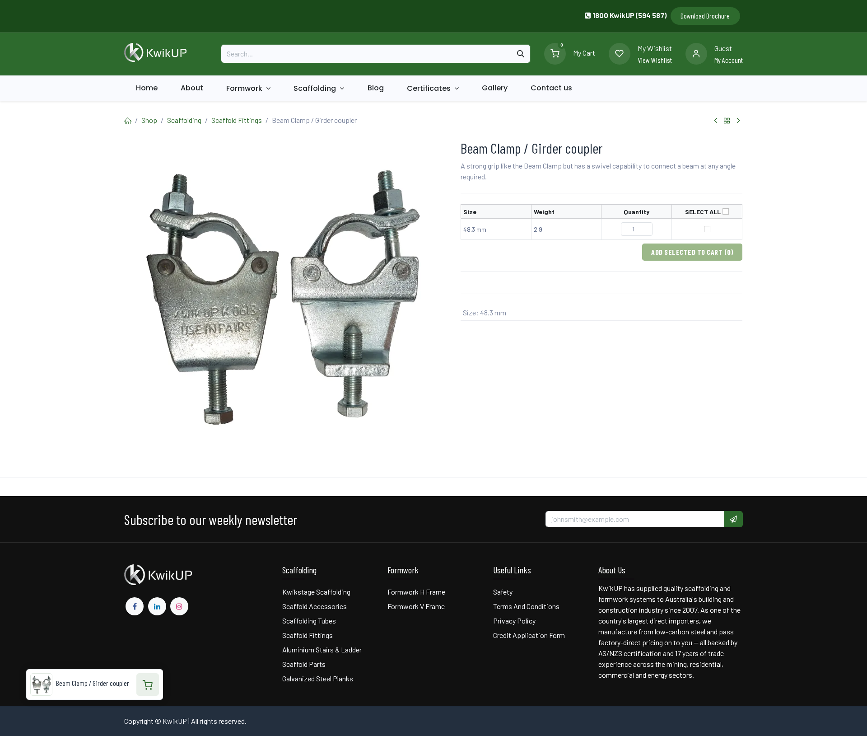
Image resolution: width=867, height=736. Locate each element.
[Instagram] (179, 606)
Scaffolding (184, 120)
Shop (149, 120)
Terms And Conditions (527, 606)
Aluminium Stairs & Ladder (322, 649)
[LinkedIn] (157, 606)
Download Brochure (705, 15)
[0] (555, 52)
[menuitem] (146, 88)
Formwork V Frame (416, 606)
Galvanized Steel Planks (317, 678)
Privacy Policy (514, 620)
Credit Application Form (529, 635)
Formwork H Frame (416, 591)
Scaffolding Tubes (309, 620)
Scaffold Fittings (236, 120)
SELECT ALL (703, 211)
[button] (733, 519)
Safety (503, 591)
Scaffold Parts (304, 664)
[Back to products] (727, 120)
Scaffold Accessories (314, 606)
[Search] (520, 54)
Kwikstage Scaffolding (316, 591)
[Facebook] (135, 606)
